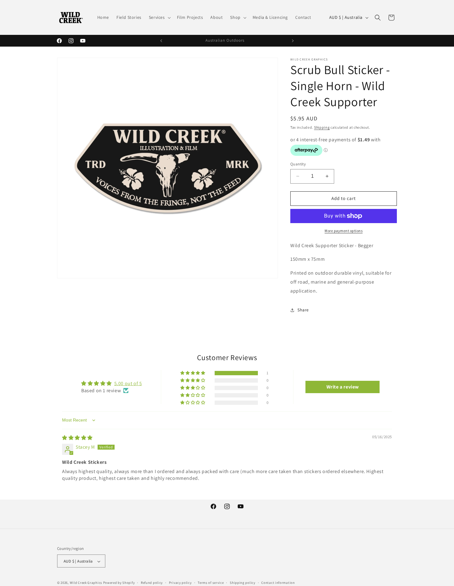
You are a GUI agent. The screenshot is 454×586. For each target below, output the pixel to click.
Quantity (298, 164)
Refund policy (152, 582)
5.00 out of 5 (128, 383)
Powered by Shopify (119, 583)
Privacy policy (180, 582)
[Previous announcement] (161, 41)
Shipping (322, 127)
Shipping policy (242, 582)
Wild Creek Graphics (86, 583)
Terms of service (211, 582)
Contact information (278, 582)
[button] (159, 17)
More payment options (344, 230)
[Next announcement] (293, 41)
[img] (77, 437)
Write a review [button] (342, 387)
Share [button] (303, 310)
